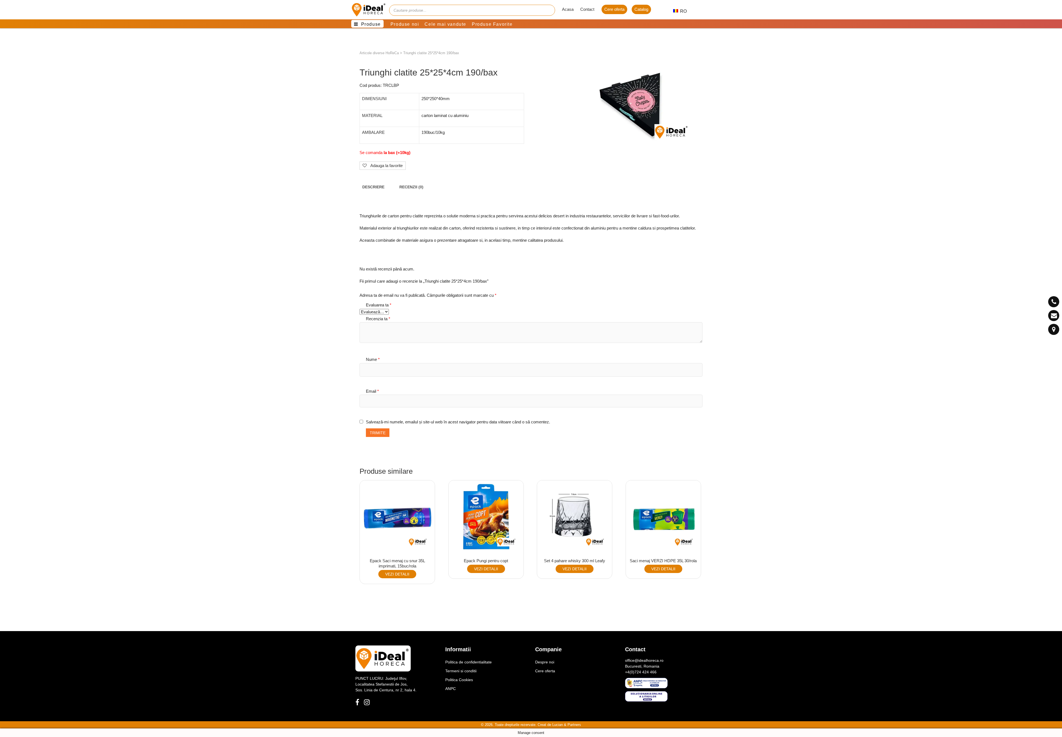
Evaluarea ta (378, 305)
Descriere (373, 187)
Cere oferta (614, 9)
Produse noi (405, 24)
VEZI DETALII (397, 574)
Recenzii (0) (411, 187)
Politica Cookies (459, 680)
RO (680, 11)
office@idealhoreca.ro (644, 660)
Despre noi (544, 662)
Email (372, 391)
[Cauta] (548, 10)
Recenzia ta (378, 318)
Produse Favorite (492, 24)
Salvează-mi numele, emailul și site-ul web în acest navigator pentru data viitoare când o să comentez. (458, 422)
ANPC (450, 688)
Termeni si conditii (461, 671)
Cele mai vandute (445, 24)
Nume (373, 359)
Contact (587, 9)
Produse (371, 24)
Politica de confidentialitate (468, 662)
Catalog (641, 9)
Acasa (568, 9)
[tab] (373, 187)
